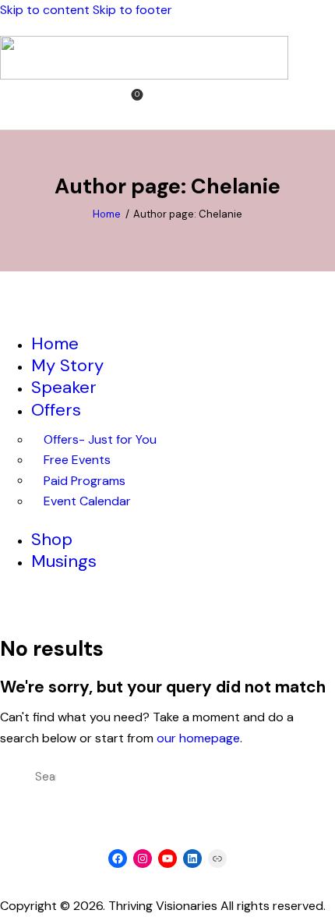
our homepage (198, 738)
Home (107, 214)
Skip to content (45, 10)
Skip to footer (132, 10)
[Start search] (158, 103)
